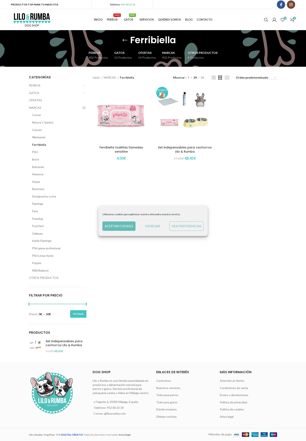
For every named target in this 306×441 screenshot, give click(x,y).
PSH (35, 152)
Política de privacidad (233, 402)
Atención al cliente (232, 380)
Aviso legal (227, 416)
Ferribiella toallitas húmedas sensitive (121, 149)
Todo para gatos (166, 402)
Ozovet (37, 130)
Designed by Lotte (44, 196)
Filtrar (78, 313)
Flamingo (38, 203)
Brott (35, 159)
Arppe (36, 181)
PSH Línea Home (42, 255)
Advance (38, 174)
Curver (36, 115)
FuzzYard (38, 226)
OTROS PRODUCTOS (43, 277)
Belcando (38, 167)
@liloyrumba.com (115, 413)
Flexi (35, 211)
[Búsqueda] (266, 20)
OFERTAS (35, 100)
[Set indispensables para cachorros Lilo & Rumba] (35, 346)
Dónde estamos (166, 409)
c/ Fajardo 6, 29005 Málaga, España (115, 402)
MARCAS (35, 107)
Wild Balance (40, 270)
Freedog (37, 218)
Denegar (152, 226)
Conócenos (163, 380)
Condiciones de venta (234, 388)
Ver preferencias (186, 226)
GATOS (34, 93)
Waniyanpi (38, 137)
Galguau (37, 233)
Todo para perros (167, 395)
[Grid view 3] (220, 77)
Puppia (36, 263)
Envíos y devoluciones (234, 395)
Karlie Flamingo (42, 240)
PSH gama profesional (46, 248)
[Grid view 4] (227, 77)
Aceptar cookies (119, 226)
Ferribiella (39, 144)
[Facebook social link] (281, 4)
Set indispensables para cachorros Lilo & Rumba (64, 343)
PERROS (34, 85)
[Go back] (125, 40)
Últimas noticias (166, 416)
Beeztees (38, 189)
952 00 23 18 (128, 4)
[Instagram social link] (291, 4)
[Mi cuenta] (274, 20)
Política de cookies (232, 409)
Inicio (96, 77)
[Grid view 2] (214, 77)
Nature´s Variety (42, 122)
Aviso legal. (125, 434)
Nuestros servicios (168, 388)
